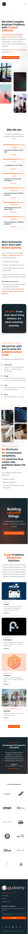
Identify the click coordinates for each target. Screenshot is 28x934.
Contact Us (4, 898)
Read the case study (14, 768)
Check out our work (14, 726)
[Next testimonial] (25, 760)
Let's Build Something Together (10, 57)
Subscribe (14, 918)
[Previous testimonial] (3, 760)
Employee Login (5, 901)
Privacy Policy (5, 895)
